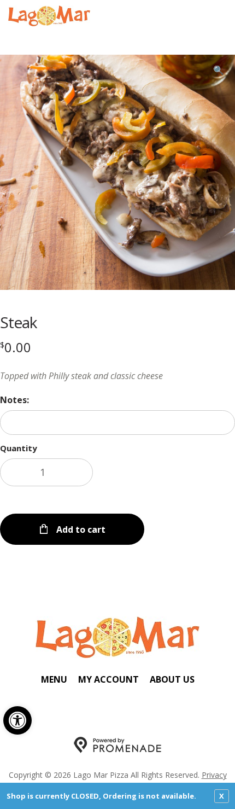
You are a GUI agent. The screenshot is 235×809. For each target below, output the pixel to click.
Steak (18, 322)
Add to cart (79, 529)
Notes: (14, 400)
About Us (172, 679)
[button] (17, 720)
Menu (54, 679)
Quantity (18, 448)
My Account (108, 679)
